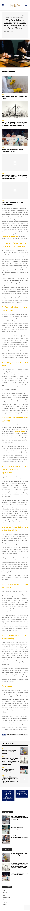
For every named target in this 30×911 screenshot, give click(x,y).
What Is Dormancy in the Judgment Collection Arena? (21, 795)
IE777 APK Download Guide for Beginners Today (12, 203)
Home (5, 16)
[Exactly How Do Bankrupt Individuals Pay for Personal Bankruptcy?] (6, 819)
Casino (3, 200)
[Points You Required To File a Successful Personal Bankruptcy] (6, 829)
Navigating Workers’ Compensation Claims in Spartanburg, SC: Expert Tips (8, 797)
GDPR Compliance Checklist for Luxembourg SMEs (12, 150)
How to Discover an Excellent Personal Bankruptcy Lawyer (19, 836)
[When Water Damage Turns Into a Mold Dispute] (15, 84)
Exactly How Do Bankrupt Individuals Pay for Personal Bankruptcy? (19, 817)
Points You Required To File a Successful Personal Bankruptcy (19, 827)
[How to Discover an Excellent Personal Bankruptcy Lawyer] (6, 839)
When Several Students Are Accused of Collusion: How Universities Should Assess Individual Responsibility (14, 123)
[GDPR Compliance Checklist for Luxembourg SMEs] (15, 137)
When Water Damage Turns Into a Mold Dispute (15, 97)
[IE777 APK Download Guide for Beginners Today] (15, 190)
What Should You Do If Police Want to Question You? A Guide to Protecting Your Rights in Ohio (14, 176)
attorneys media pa (12, 734)
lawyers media (23, 734)
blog (3, 94)
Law (9, 16)
